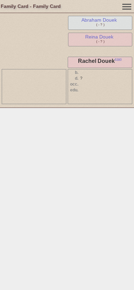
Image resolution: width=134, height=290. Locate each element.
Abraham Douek (99, 20)
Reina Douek (99, 37)
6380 (118, 60)
